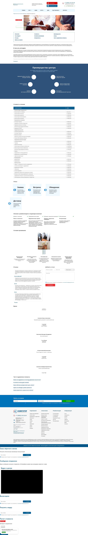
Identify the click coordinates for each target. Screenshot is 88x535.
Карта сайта (15, 431)
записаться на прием (22, 26)
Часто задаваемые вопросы (60, 37)
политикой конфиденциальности (68, 282)
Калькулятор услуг (53, 5)
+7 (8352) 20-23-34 (69, 2)
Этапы (55, 35)
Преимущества (57, 33)
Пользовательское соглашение (18, 433)
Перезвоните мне (70, 5)
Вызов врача (52, 3)
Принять (3, 532)
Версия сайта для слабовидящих (19, 430)
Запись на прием (18, 39)
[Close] (0, 506)
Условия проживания (39, 35)
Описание (17, 33)
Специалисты (37, 37)
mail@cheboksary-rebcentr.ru (21, 422)
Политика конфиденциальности (18, 432)
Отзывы (16, 37)
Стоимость (36, 33)
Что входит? (17, 35)
